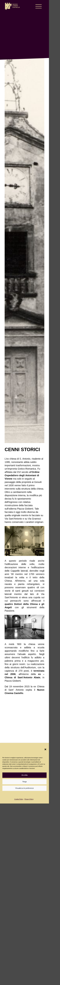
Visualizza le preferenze (24, 788)
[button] (45, 749)
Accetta (24, 775)
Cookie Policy (18, 799)
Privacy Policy (29, 799)
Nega (24, 782)
